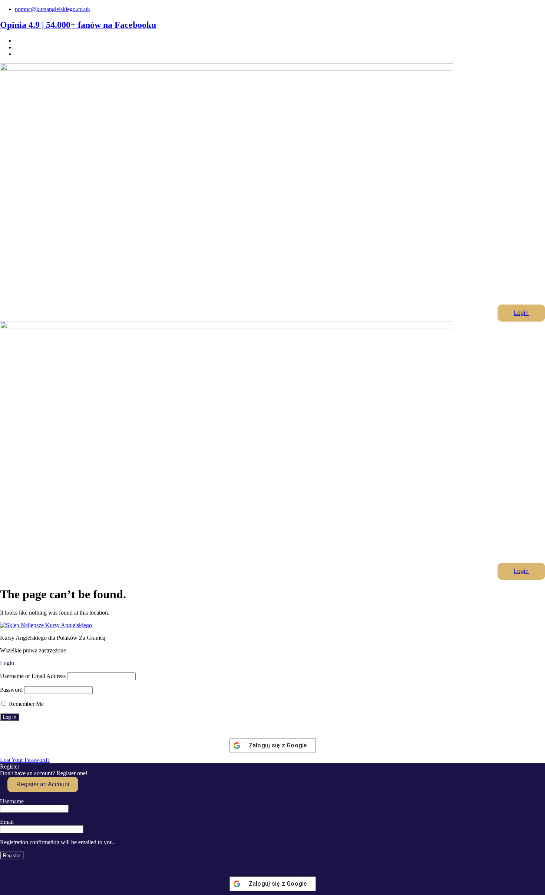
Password (11, 690)
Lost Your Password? (25, 760)
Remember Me (25, 704)
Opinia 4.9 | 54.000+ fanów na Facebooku (78, 25)
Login (521, 313)
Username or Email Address (33, 676)
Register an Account (42, 784)
